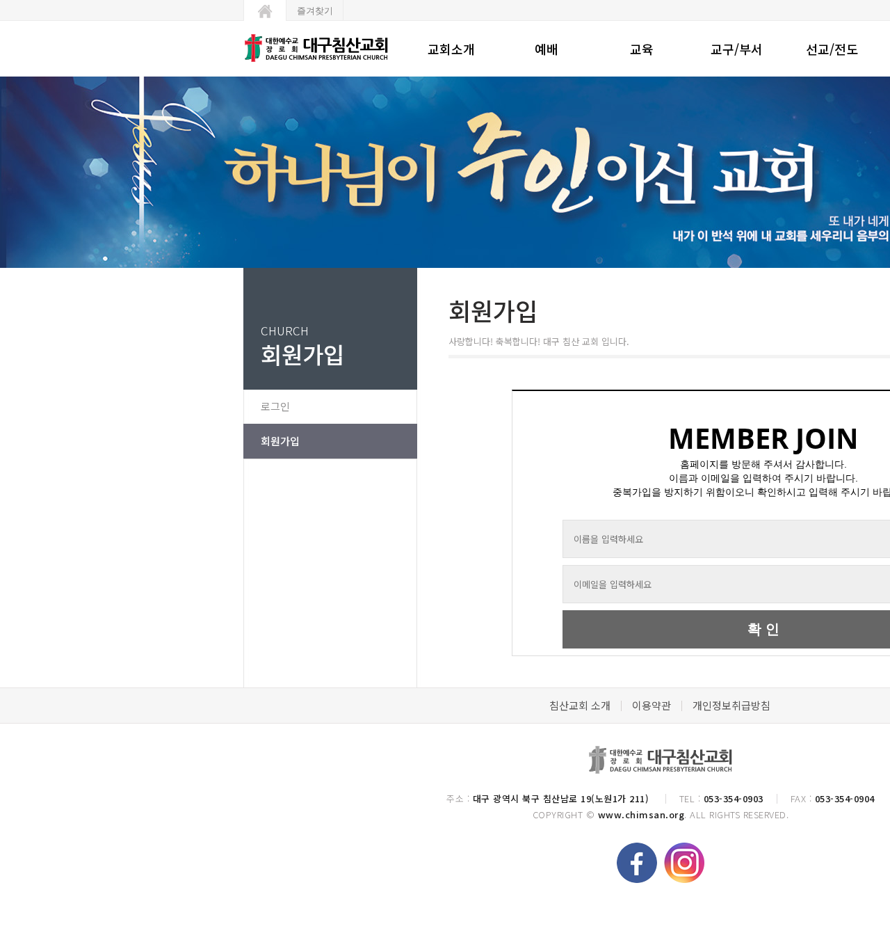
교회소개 (451, 49)
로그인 (275, 406)
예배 (546, 49)
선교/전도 (832, 49)
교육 (642, 49)
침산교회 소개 (579, 705)
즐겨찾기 (315, 11)
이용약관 (651, 705)
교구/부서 (737, 49)
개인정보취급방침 (731, 705)
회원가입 (280, 440)
